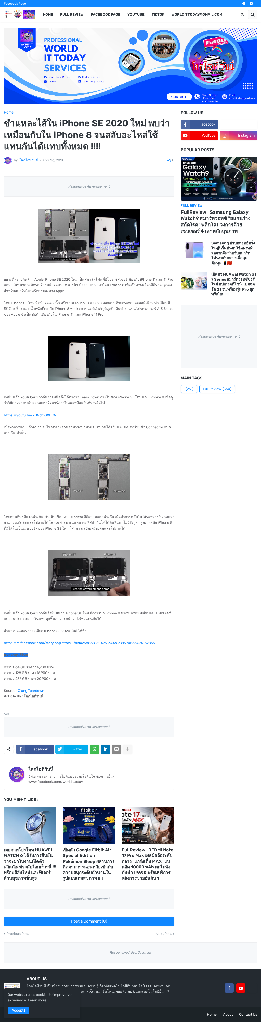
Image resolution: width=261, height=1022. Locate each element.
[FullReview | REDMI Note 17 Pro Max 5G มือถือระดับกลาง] (148, 825)
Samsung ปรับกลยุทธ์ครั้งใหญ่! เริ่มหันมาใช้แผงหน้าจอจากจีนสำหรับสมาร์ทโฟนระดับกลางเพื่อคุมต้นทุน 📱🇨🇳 (233, 253)
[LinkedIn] (105, 749)
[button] (242, 14)
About (228, 1014)
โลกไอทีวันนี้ (40, 769)
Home (9, 112)
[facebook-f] (229, 988)
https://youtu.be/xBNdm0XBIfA (30, 415)
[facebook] (243, 3)
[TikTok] (252, 988)
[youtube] (251, 3)
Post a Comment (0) (89, 921)
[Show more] (127, 749)
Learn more (37, 1000)
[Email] (116, 749)
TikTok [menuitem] (158, 14)
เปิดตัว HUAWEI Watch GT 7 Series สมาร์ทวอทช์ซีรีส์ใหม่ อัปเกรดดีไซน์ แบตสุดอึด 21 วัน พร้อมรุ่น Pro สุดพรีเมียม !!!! (234, 284)
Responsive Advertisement (89, 186)
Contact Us (248, 1014)
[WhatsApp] (94, 749)
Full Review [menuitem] (72, 14)
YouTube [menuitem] (136, 14)
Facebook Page (15, 3)
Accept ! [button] (18, 1010)
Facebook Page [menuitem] (105, 14)
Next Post (164, 934)
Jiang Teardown (31, 691)
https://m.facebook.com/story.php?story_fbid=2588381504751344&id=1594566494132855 (79, 643)
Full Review (217, 389)
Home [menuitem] (48, 14)
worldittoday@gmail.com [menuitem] (197, 14)
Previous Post (17, 934)
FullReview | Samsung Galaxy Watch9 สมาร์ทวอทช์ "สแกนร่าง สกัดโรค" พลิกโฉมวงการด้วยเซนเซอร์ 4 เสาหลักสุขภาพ (215, 221)
